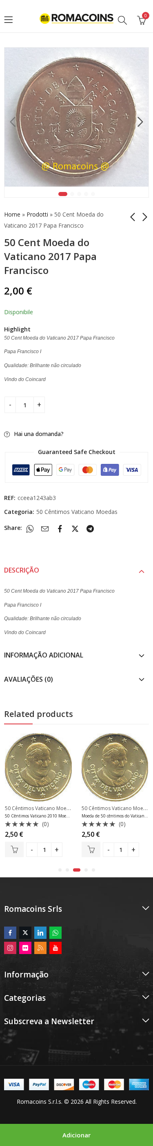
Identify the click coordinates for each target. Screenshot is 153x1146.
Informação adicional (43, 655)
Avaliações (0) (28, 679)
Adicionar (76, 1135)
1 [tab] (62, 194)
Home (12, 214)
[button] (60, 870)
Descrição (21, 570)
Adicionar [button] (15, 849)
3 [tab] (79, 194)
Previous (12, 122)
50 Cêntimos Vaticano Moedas (77, 512)
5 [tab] (93, 194)
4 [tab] (86, 194)
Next (140, 122)
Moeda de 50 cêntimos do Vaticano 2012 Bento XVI (53, 816)
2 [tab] (72, 194)
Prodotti (37, 214)
